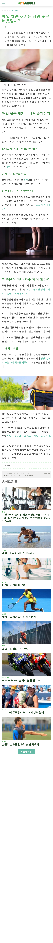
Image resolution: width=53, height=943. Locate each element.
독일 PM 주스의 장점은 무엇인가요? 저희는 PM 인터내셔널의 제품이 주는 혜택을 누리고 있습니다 (26, 518)
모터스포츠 (5, 678)
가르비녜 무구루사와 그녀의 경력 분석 (23, 712)
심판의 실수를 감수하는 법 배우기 (20, 744)
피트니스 (5, 550)
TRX (3, 646)
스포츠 (4, 614)
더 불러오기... (26, 751)
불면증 (10, 166)
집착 (25, 179)
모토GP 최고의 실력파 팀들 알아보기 (22, 680)
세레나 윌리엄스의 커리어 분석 (19, 616)
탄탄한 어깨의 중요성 (13, 584)
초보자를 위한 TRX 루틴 (15, 648)
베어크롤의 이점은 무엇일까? (18, 552)
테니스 (4, 710)
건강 (3, 512)
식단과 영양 (6, 10)
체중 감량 (15, 10)
